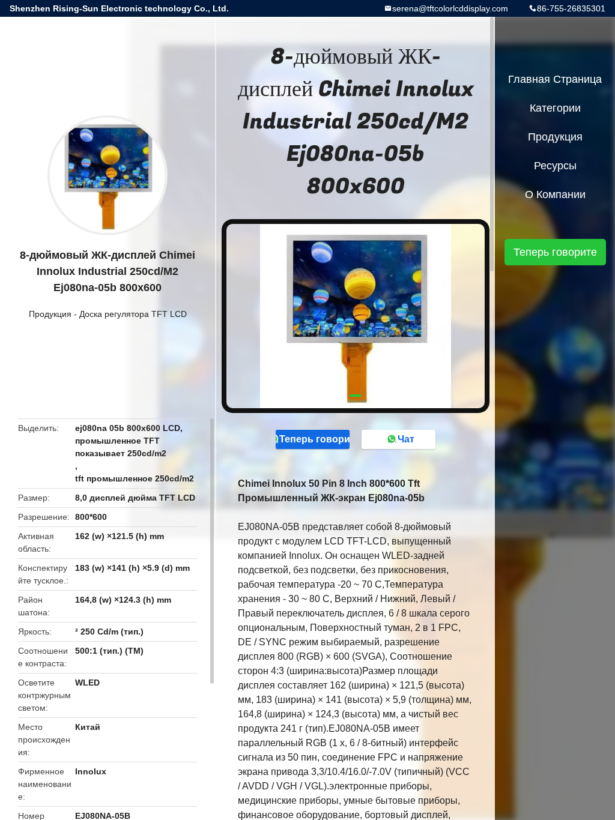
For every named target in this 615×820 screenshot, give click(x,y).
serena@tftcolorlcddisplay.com (450, 8)
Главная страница (555, 79)
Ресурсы (555, 166)
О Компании (555, 194)
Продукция (50, 314)
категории (555, 108)
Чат (406, 439)
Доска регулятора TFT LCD (133, 314)
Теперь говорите (314, 439)
